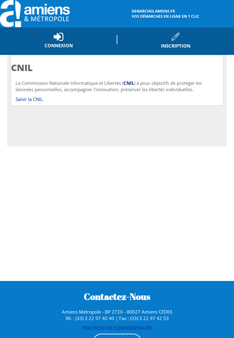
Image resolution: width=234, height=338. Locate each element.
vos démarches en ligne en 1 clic (165, 14)
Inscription (175, 46)
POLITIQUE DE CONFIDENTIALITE (117, 328)
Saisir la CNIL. (30, 99)
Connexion (58, 45)
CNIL (128, 83)
